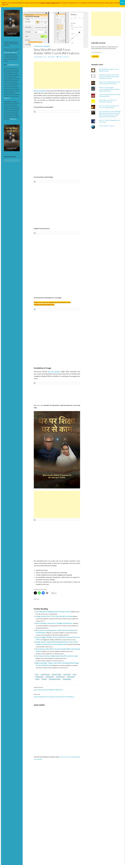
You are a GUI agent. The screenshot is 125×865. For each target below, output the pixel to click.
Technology (38, 46)
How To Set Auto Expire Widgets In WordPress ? (48, 689)
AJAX (36, 674)
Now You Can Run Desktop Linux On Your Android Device (109, 106)
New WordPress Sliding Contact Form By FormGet (53, 611)
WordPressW (67, 679)
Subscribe (95, 56)
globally (19, 3)
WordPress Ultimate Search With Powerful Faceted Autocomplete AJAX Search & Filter (109, 76)
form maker (70, 677)
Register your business (9, 3)
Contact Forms (56, 674)
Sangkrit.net (7, 98)
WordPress (46, 46)
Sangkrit (52, 57)
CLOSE (122, 2)
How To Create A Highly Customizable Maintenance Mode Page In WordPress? (109, 89)
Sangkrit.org (13, 119)
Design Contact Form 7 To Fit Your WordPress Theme (54, 616)
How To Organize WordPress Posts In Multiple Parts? (109, 95)
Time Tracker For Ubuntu (106, 126)
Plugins (44, 679)
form (74, 674)
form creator (60, 677)
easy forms (67, 674)
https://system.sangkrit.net (10, 52)
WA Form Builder (39, 91)
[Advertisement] (57, 75)
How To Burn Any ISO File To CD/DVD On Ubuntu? (108, 101)
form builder (50, 677)
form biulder (39, 677)
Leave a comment (63, 57)
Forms (37, 679)
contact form (45, 674)
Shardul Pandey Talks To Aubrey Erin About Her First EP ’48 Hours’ (54, 696)
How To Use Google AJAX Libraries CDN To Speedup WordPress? (109, 82)
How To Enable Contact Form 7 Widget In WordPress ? (54, 623)
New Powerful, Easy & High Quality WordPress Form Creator (57, 656)
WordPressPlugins (54, 679)
